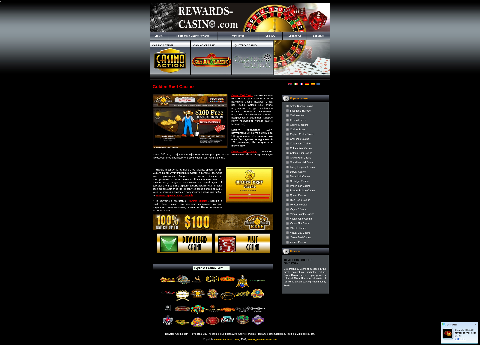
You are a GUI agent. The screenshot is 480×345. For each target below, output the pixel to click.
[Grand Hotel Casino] (227, 302)
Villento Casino (298, 228)
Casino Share (297, 129)
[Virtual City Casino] (227, 323)
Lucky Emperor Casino (302, 167)
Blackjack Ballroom (300, 110)
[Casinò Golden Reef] (213, 229)
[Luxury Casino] (167, 311)
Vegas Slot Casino (300, 223)
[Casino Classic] (227, 281)
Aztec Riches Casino (301, 106)
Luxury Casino (298, 171)
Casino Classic (298, 120)
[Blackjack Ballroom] (182, 283)
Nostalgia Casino (299, 181)
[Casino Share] (257, 285)
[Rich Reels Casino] (257, 314)
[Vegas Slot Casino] (197, 329)
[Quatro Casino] (242, 314)
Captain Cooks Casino (302, 134)
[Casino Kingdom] (242, 287)
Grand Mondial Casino (302, 162)
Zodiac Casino (298, 242)
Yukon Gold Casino (300, 237)
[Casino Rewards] (240, 30)
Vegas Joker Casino (301, 218)
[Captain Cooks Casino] (197, 283)
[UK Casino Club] (167, 324)
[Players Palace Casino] (227, 314)
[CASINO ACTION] (170, 73)
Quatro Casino (298, 195)
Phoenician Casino (300, 185)
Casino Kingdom (299, 124)
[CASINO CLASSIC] (211, 73)
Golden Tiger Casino (301, 153)
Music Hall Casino (300, 176)
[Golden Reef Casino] (197, 297)
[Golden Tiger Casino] (212, 297)
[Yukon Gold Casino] (242, 324)
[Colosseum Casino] (182, 302)
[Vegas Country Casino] (182, 329)
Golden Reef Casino (242, 95)
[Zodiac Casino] (257, 324)
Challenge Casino (299, 138)
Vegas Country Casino (302, 214)
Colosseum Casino (300, 143)
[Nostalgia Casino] (197, 313)
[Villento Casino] (212, 325)
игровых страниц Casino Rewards (174, 195)
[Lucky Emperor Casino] (257, 297)
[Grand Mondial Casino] (242, 298)
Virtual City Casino (300, 232)
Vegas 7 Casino (298, 209)
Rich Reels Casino (300, 200)
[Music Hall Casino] (182, 312)
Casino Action (297, 115)
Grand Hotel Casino (300, 157)
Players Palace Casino (302, 190)
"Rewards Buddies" (197, 200)
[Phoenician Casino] (212, 312)
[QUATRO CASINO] (253, 73)
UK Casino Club (298, 204)
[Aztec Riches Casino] (167, 283)
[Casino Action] (212, 282)
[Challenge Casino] (167, 295)
